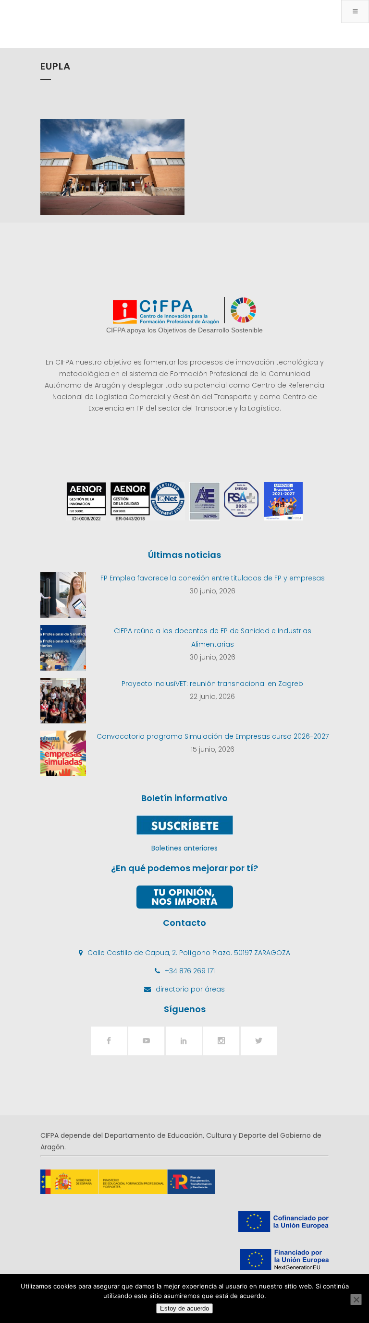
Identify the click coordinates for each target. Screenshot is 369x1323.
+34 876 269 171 (190, 971)
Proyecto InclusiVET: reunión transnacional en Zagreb (212, 683)
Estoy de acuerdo (184, 1308)
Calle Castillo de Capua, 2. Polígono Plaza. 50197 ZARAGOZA (188, 952)
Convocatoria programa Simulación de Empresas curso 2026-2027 (213, 736)
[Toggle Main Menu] (355, 11)
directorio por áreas (190, 989)
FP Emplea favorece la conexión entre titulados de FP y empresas (212, 578)
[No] (356, 1299)
